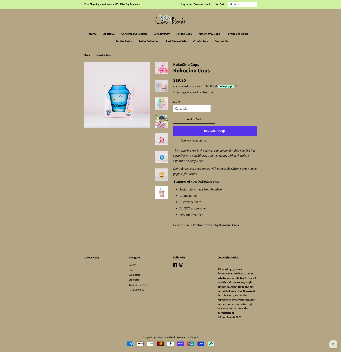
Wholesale (134, 274)
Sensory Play (162, 34)
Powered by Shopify (188, 337)
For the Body (184, 34)
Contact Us (221, 41)
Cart (222, 4)
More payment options (194, 140)
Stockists (134, 279)
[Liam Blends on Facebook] (175, 265)
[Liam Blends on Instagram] (181, 265)
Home (93, 34)
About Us (109, 34)
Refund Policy (136, 289)
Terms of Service (138, 284)
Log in (184, 4)
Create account (202, 4)
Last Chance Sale (176, 41)
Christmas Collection (134, 34)
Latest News (91, 258)
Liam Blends (169, 337)
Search (132, 264)
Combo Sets (200, 41)
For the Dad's (124, 41)
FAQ (131, 269)
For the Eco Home (237, 34)
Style (176, 102)
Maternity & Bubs (209, 34)
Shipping (179, 92)
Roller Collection (149, 41)
